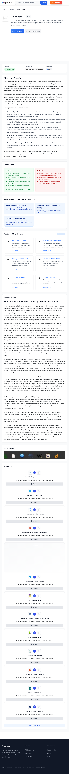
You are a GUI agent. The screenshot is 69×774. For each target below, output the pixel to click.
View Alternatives (34, 31)
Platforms (28, 753)
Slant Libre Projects (34, 692)
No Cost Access (49, 277)
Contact (49, 753)
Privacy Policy (51, 750)
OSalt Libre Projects (34, 637)
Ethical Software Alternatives (53, 259)
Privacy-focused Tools (20, 259)
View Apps (15, 250)
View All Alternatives (34, 725)
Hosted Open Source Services (53, 240)
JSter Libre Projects (34, 600)
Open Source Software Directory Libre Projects (34, 618)
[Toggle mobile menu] (65, 3)
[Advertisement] (34, 48)
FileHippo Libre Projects (34, 495)
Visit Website (18, 31)
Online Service (39, 69)
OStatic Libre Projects (34, 655)
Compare (35, 484)
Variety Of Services (19, 277)
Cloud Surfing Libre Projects (34, 477)
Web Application (30, 69)
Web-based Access (19, 240)
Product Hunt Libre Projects (34, 674)
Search (44, 2)
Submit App (57, 2)
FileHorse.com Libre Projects (34, 514)
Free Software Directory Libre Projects (34, 532)
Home (3, 9)
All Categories (29, 750)
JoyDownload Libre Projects (34, 581)
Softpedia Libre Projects (35, 711)
